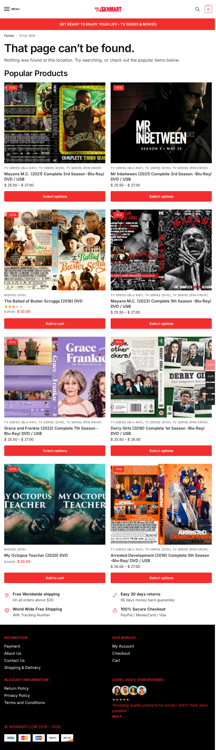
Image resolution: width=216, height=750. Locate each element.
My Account (123, 646)
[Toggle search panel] (197, 9)
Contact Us (14, 660)
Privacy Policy (17, 695)
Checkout (121, 653)
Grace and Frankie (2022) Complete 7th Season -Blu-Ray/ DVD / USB (51, 431)
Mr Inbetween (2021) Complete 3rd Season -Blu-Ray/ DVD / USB (161, 176)
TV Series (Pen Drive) (84, 168)
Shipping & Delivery (22, 667)
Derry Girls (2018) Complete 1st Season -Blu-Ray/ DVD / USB (158, 431)
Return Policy (16, 688)
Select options (55, 196)
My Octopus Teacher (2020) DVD (36, 555)
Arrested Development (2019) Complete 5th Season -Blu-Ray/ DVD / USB (160, 558)
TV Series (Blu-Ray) (20, 168)
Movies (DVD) (15, 295)
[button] (207, 9)
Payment (12, 646)
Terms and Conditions (24, 702)
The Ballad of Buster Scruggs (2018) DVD (43, 301)
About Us (12, 653)
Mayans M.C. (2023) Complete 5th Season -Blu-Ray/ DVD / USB (161, 304)
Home (9, 35)
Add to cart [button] (55, 323)
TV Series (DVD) (52, 168)
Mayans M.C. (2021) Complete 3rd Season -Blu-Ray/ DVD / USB (54, 176)
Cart (116, 660)
